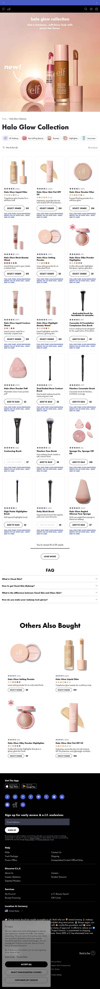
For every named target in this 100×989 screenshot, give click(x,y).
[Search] (85, 9)
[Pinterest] (22, 796)
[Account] (91, 9)
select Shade (14, 208)
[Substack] (7, 804)
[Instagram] (15, 796)
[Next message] (96, 2)
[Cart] (96, 9)
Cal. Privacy (55, 969)
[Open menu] (3, 9)
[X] (46, 796)
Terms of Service (43, 839)
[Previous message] (3, 2)
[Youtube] (38, 796)
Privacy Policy (29, 839)
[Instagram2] (22, 804)
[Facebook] (30, 796)
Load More (50, 556)
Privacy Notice (35, 837)
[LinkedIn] (62, 796)
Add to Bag (78, 339)
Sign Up (12, 830)
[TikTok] (7, 796)
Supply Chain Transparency (60, 965)
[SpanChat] (54, 796)
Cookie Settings (56, 975)
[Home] (9, 9)
